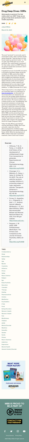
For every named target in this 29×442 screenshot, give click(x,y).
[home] (7, 3)
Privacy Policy (18, 435)
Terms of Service (10, 435)
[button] (25, 2)
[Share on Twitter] (9, 23)
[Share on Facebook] (6, 23)
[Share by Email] (15, 23)
